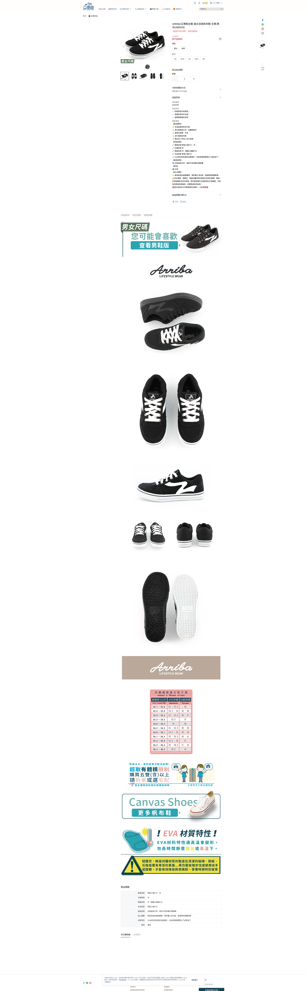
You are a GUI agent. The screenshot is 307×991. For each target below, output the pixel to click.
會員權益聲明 (168, 990)
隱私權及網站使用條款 (137, 990)
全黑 (183, 48)
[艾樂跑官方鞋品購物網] (88, 6)
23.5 (182, 59)
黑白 (175, 48)
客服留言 (167, 987)
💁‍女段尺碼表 (177, 70)
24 (189, 59)
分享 (176, 202)
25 (204, 59)
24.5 (196, 59)
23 (175, 59)
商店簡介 (133, 987)
